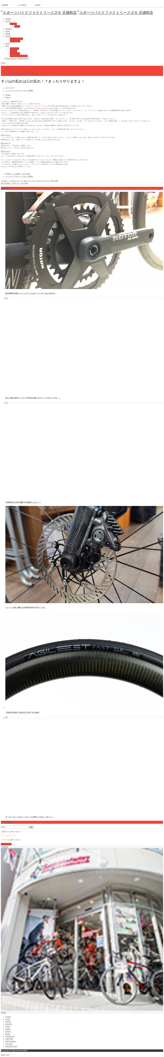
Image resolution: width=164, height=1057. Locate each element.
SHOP (7, 21)
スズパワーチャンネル (19, 56)
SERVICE (8, 29)
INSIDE (17, 26)
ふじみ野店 (21, 5)
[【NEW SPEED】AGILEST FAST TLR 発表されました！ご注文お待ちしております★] (84, 707)
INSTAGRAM (15, 53)
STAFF (7, 31)
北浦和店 (4, 5)
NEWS (7, 34)
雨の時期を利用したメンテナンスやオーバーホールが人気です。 (31, 293)
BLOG (7, 43)
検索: (3, 827)
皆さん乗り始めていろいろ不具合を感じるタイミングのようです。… (32, 398)
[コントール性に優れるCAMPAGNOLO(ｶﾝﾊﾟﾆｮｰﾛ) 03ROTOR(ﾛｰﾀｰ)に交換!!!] (84, 602)
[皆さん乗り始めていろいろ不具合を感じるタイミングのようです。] (84, 298)
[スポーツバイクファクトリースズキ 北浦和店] (77, 12)
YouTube (9, 1044)
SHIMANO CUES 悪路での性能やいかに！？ (23, 502)
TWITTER (13, 51)
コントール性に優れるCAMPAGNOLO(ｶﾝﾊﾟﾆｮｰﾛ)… (25, 607)
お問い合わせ (6, 844)
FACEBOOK (14, 48)
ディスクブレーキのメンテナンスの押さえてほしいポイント (29, 817)
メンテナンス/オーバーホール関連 (19, 90)
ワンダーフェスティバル (43, 108)
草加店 (37, 5)
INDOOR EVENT (16, 38)
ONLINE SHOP (11, 1046)
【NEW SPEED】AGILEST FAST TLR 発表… (22, 712)
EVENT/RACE (15, 41)
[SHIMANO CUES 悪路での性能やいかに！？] (84, 403)
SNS (7, 46)
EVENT (8, 36)
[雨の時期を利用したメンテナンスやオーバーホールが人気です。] (84, 288)
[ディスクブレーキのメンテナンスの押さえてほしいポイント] (84, 717)
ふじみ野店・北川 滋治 (21, 174)
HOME (8, 19)
